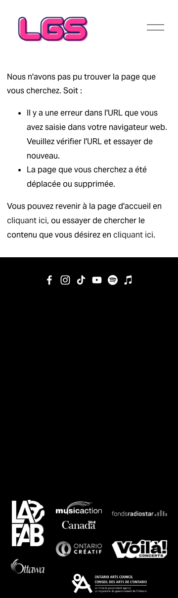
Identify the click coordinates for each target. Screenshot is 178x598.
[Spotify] (113, 280)
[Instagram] (65, 280)
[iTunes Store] (129, 280)
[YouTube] (97, 280)
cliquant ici (27, 220)
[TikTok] (81, 280)
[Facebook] (49, 280)
